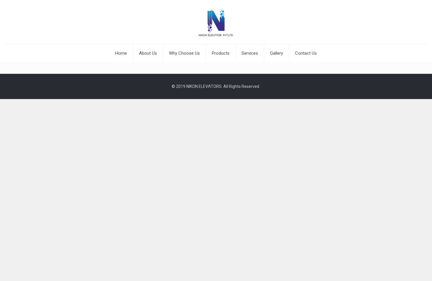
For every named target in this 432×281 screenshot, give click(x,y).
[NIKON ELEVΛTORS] (216, 22)
